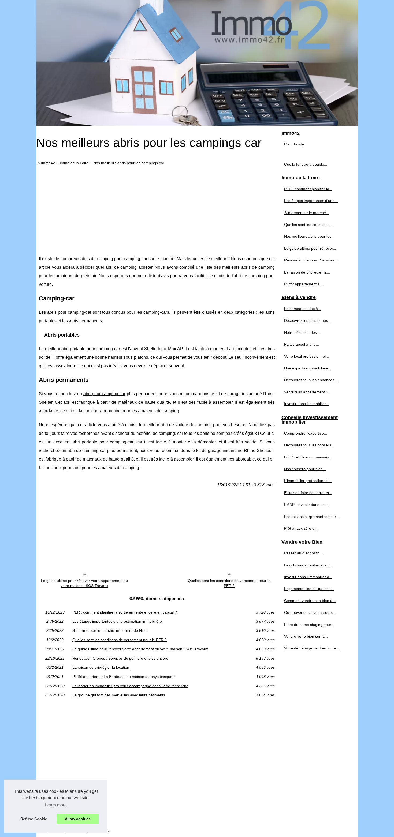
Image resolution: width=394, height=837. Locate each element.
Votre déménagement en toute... (311, 648)
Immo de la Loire (74, 163)
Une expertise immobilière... (308, 368)
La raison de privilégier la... (307, 272)
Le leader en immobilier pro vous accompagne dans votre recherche (130, 686)
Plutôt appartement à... (303, 284)
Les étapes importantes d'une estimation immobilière (117, 621)
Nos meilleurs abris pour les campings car (128, 163)
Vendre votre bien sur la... (306, 636)
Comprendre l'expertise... (305, 433)
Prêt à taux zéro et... (301, 528)
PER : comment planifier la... (308, 189)
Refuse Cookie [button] (33, 819)
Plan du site (294, 144)
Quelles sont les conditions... (308, 224)
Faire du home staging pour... (309, 624)
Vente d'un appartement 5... (307, 392)
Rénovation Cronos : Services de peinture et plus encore (120, 658)
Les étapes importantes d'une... (311, 201)
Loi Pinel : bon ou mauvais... (308, 457)
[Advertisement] (156, 206)
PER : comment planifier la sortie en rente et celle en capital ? (124, 612)
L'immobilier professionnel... (308, 481)
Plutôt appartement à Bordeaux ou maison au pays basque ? (124, 676)
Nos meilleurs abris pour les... (309, 236)
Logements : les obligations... (309, 588)
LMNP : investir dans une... (307, 504)
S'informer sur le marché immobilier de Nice (109, 630)
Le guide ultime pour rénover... (310, 248)
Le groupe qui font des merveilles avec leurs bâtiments (118, 695)
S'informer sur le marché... (306, 213)
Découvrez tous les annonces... (310, 380)
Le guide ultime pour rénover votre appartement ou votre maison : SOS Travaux (84, 583)
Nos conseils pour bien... (305, 469)
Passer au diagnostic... (303, 553)
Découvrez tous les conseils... (309, 445)
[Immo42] (197, 63)
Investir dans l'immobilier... (306, 404)
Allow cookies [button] (78, 819)
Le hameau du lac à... (302, 309)
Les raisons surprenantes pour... (311, 516)
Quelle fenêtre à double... (305, 164)
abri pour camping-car (104, 393)
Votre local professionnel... (306, 356)
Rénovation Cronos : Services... (311, 260)
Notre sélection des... (302, 332)
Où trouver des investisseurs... (310, 612)
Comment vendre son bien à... (310, 601)
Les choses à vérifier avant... (308, 565)
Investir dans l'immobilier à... (308, 577)
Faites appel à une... (301, 344)
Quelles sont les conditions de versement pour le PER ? (229, 583)
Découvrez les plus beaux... (307, 320)
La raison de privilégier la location (100, 667)
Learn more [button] (56, 805)
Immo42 (48, 163)
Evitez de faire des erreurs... (308, 493)
